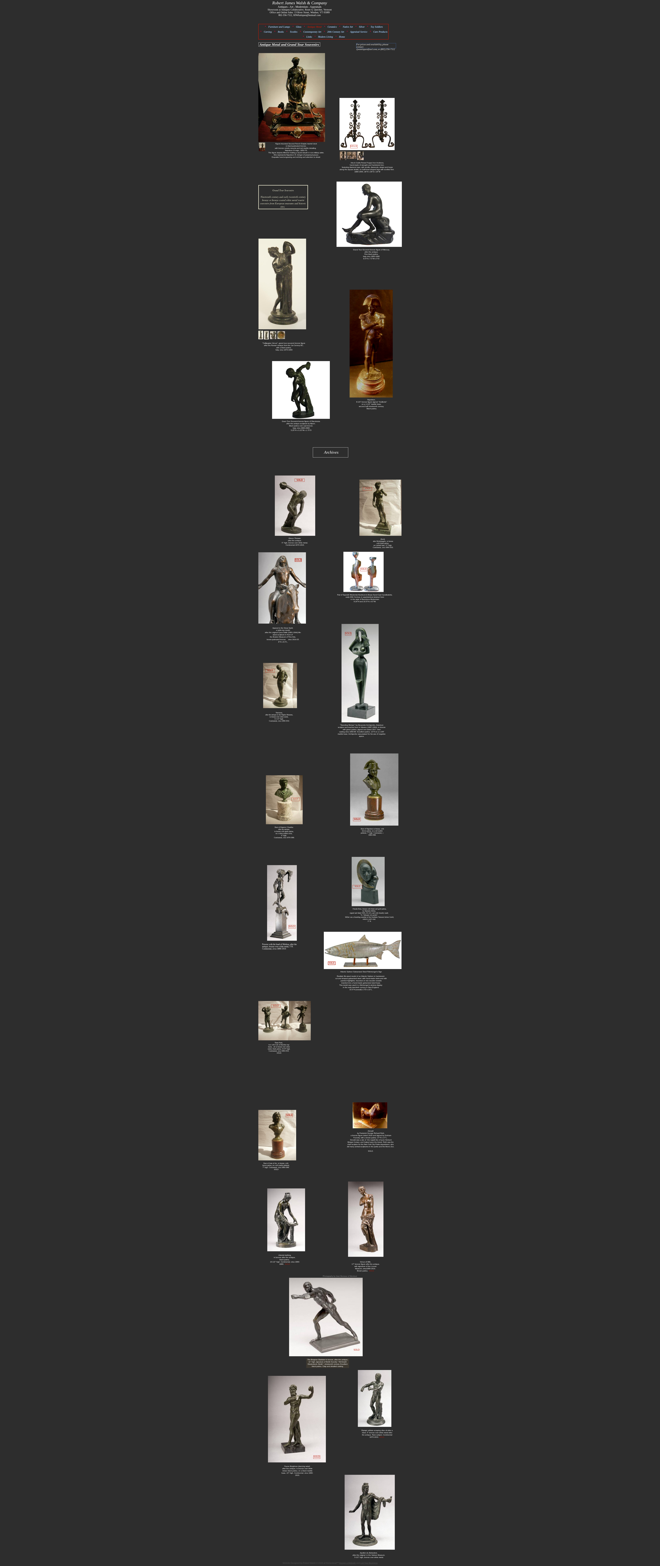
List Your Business (369, 1563)
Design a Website (347, 1563)
